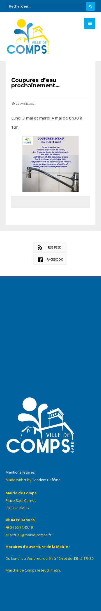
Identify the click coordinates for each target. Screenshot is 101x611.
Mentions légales (20, 472)
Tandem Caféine (46, 479)
